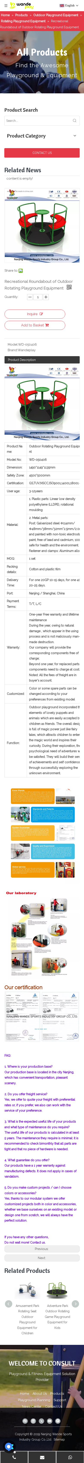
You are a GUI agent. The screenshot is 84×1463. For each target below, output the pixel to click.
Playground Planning (34, 1400)
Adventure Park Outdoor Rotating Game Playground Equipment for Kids (57, 1317)
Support (60, 1400)
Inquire (32, 314)
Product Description (22, 360)
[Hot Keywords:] (74, 120)
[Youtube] (49, 1421)
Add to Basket (32, 325)
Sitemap (59, 1439)
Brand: (13, 350)
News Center (32, 1406)
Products (57, 1394)
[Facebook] (25, 1421)
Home (24, 1394)
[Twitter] (41, 1421)
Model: (13, 344)
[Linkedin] (33, 1421)
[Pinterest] (58, 1421)
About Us (40, 1394)
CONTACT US (42, 153)
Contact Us (53, 1406)
